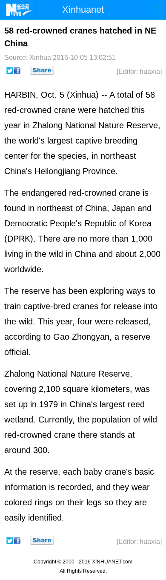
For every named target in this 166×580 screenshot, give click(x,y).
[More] (42, 70)
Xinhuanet (83, 9)
